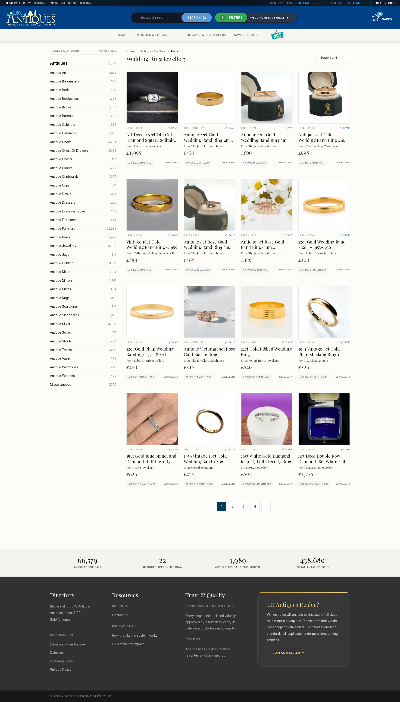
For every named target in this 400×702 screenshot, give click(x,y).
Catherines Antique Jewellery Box (155, 253)
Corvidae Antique (317, 360)
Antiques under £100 (65, 613)
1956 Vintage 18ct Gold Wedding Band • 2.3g (205, 458)
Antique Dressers (83, 202)
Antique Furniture (83, 229)
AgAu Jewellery (144, 467)
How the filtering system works (134, 635)
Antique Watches (83, 376)
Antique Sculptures (83, 306)
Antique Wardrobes (83, 367)
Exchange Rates (62, 661)
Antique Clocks (83, 168)
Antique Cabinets (83, 124)
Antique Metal (83, 272)
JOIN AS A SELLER (287, 653)
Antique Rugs (83, 298)
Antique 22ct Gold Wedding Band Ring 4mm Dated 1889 (208, 140)
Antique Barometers (83, 81)
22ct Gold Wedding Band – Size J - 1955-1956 (323, 244)
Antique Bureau (83, 116)
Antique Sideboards (83, 315)
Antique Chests (83, 159)
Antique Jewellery (83, 246)
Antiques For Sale (153, 51)
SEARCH (194, 17)
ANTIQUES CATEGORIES (153, 35)
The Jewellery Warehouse (207, 146)
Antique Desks (83, 194)
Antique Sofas (83, 332)
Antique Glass (83, 237)
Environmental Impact (128, 644)
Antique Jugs (83, 254)
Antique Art (83, 73)
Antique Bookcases (83, 99)
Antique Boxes (83, 107)
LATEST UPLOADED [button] (301, 3)
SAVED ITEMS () (247, 35)
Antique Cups (83, 185)
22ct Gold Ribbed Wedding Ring (266, 351)
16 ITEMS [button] (354, 3)
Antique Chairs (83, 142)
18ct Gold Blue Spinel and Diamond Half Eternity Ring (151, 461)
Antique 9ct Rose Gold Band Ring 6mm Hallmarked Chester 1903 (265, 247)
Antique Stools (83, 341)
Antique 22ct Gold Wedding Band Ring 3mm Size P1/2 (265, 140)
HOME (121, 35)
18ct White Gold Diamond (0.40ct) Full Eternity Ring (266, 458)
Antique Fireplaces (83, 220)
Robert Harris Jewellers (321, 253)
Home (130, 51)
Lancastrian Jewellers (147, 146)
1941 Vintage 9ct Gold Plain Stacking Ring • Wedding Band (319, 354)
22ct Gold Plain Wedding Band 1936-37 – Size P (150, 351)
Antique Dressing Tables (83, 211)
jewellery (171, 162)
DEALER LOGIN (385, 3)
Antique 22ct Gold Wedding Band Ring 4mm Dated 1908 (323, 140)
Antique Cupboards (83, 176)
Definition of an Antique (67, 644)
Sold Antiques (60, 619)
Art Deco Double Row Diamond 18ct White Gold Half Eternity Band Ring (323, 461)
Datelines (57, 653)
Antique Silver (83, 324)
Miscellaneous (83, 384)
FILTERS (232, 17)
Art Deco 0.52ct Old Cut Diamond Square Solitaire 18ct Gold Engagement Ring (151, 143)
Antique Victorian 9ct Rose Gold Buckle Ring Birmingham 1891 (209, 354)
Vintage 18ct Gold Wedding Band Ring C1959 (151, 244)
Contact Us (120, 615)
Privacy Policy (61, 669)
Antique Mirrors (83, 280)
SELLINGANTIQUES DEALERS (203, 35)
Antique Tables (83, 350)
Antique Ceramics (83, 133)
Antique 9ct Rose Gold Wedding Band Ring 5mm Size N (208, 247)
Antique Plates (83, 289)
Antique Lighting (83, 263)
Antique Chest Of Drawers (83, 150)
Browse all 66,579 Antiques (70, 606)
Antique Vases (83, 358)
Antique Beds (83, 90)
